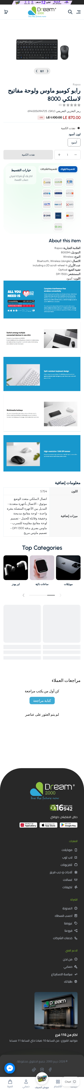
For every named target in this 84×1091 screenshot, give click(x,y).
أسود (74, 142)
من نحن (67, 959)
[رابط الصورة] (68, 571)
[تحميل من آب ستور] (48, 826)
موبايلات (67, 849)
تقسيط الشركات (48, 169)
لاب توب (67, 857)
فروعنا (68, 930)
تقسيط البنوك (68, 169)
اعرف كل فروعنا (62, 1050)
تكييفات (67, 887)
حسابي (68, 966)
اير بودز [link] (16, 584)
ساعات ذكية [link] (42, 584)
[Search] (70, 12)
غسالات (67, 879)
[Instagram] (42, 1069)
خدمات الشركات (62, 938)
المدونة (67, 908)
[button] (6, 12)
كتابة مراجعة (42, 700)
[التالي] (36, 71)
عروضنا (68, 923)
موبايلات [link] (68, 584)
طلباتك (68, 981)
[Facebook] (50, 1069)
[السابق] (47, 71)
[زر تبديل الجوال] (78, 12)
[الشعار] (42, 12)
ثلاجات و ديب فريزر (61, 872)
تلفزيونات (66, 864)
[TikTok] (34, 1069)
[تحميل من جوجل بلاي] (69, 826)
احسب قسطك (63, 915)
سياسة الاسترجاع (61, 974)
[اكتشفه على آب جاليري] (28, 826)
